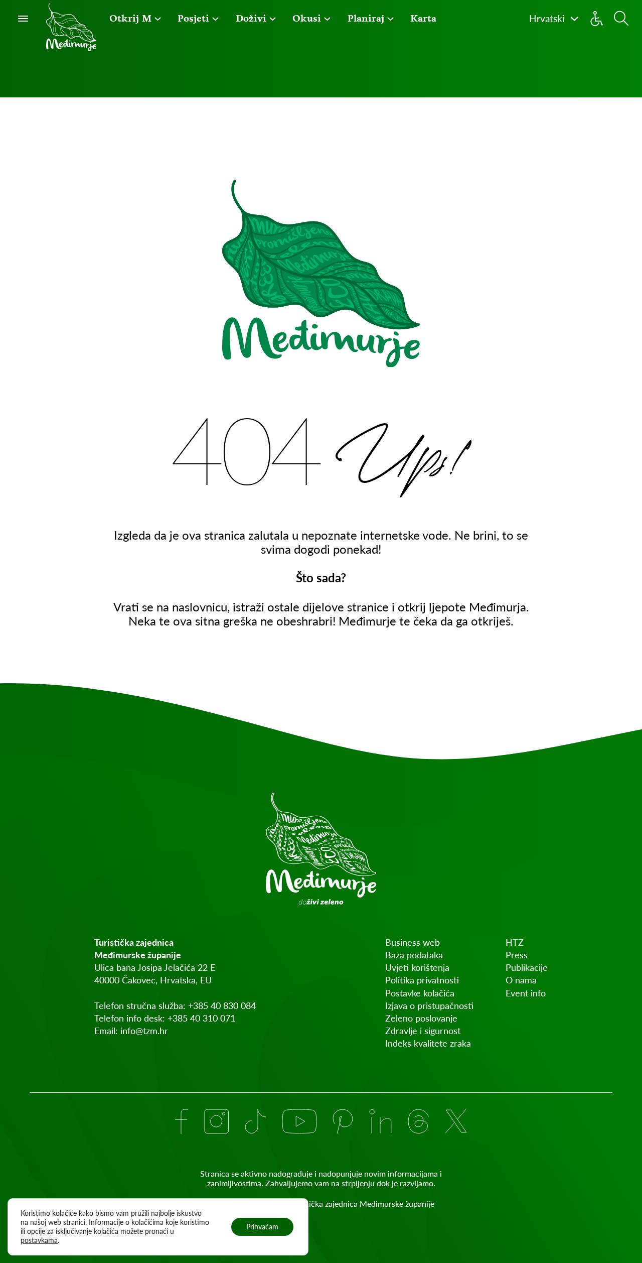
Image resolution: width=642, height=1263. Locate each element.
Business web (412, 942)
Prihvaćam (262, 1226)
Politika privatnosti (422, 979)
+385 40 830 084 (222, 1005)
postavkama (39, 1240)
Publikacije (527, 967)
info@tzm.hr (144, 1030)
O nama (521, 979)
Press (517, 954)
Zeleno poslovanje (421, 1018)
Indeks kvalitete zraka (428, 1043)
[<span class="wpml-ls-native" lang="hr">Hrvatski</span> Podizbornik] (574, 18)
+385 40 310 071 (201, 1018)
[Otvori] (23, 19)
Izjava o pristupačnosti (429, 1005)
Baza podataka (414, 954)
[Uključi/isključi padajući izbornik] (158, 19)
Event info (526, 992)
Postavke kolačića (419, 992)
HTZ (515, 942)
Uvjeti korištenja (417, 967)
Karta (423, 18)
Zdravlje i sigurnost (422, 1030)
